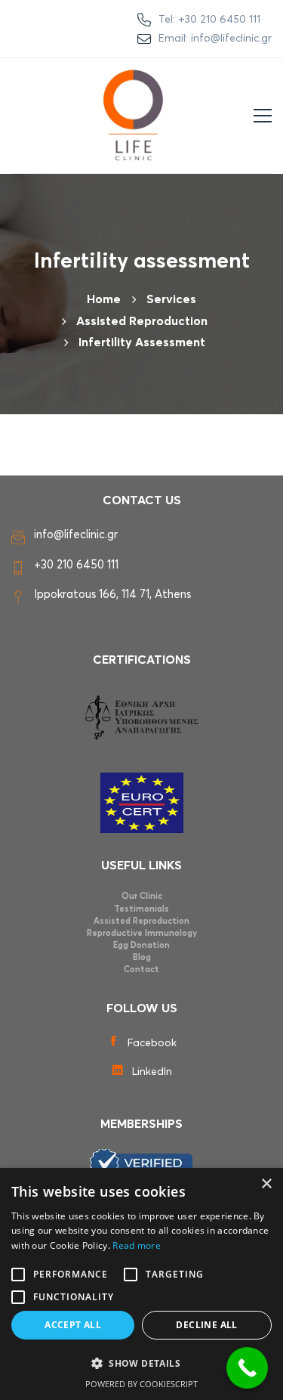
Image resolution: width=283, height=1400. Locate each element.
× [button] (266, 1184)
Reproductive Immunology (142, 933)
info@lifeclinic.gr (76, 534)
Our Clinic (142, 896)
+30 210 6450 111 (76, 565)
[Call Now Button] (247, 1368)
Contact (141, 969)
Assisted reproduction (142, 321)
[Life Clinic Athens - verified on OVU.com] (141, 1162)
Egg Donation (141, 945)
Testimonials (141, 909)
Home (104, 299)
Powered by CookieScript (141, 1383)
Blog (142, 957)
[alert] (141, 1284)
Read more (136, 1245)
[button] (141, 1363)
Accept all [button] (73, 1324)
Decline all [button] (206, 1324)
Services (171, 299)
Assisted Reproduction (141, 921)
